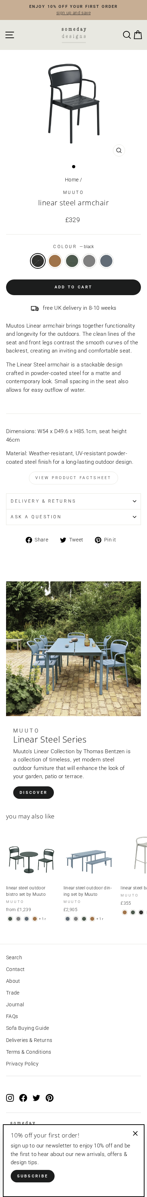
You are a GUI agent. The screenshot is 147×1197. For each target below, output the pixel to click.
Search (14, 957)
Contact (15, 969)
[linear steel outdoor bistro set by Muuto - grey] (18, 918)
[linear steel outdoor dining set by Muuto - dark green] (84, 918)
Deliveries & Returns (29, 1040)
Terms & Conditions (28, 1052)
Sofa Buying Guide (27, 1028)
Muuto (73, 192)
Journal (15, 1004)
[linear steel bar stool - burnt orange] (124, 912)
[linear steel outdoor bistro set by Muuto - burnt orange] (34, 918)
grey (89, 261)
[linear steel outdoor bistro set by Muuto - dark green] (10, 918)
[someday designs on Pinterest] (50, 1098)
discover (33, 792)
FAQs (12, 1016)
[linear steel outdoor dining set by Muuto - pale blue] (67, 918)
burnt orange (55, 261)
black (38, 261)
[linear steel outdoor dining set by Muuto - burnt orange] (92, 918)
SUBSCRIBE (33, 1176)
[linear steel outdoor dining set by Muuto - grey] (75, 918)
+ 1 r (42, 919)
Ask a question (36, 516)
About (13, 981)
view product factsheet (73, 478)
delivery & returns (43, 501)
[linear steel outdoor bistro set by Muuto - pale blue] (26, 918)
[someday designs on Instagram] (10, 1098)
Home (71, 180)
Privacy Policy (22, 1064)
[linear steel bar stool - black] (141, 912)
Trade (13, 993)
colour (73, 246)
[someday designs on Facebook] (23, 1098)
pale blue (106, 261)
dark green (72, 261)
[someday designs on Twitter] (36, 1098)
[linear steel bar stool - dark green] (133, 912)
